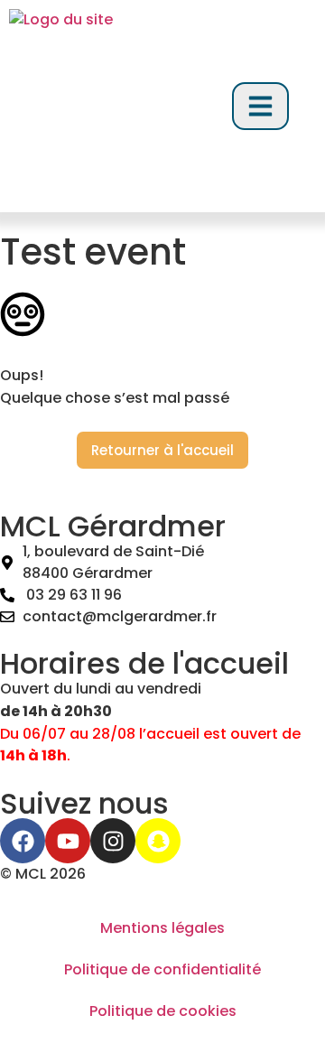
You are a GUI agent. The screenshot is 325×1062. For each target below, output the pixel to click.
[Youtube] (67, 840)
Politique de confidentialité (162, 969)
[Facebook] (22, 840)
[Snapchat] (158, 840)
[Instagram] (112, 840)
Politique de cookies (163, 1011)
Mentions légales (162, 928)
